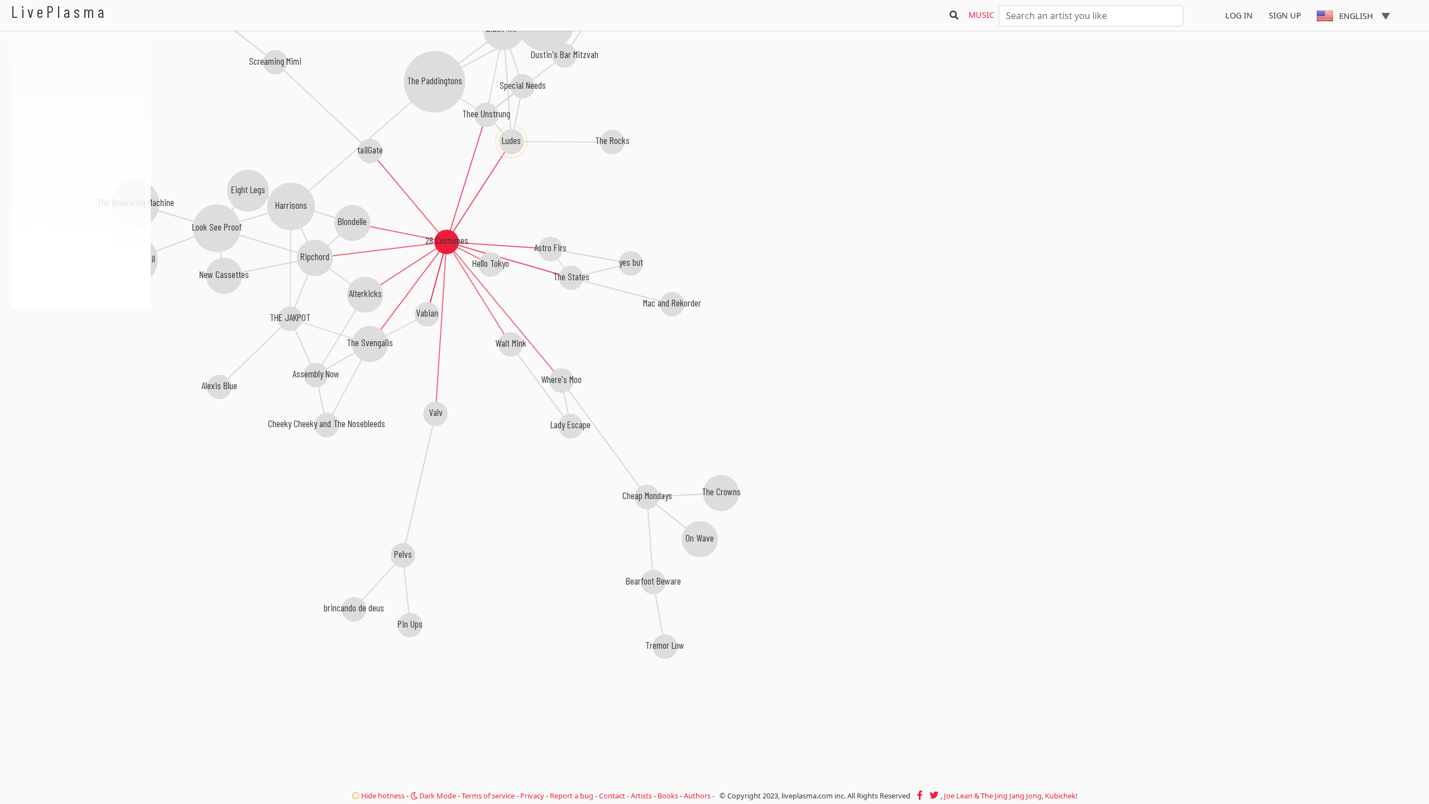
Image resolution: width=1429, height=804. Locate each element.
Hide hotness (382, 796)
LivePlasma (59, 11)
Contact (612, 796)
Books (668, 796)
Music (981, 14)
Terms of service (488, 796)
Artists (641, 796)
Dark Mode (437, 796)
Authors (697, 796)
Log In (1239, 15)
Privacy (532, 796)
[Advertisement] (81, 368)
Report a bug (571, 796)
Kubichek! (1061, 796)
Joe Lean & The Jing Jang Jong (993, 796)
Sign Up (1285, 15)
